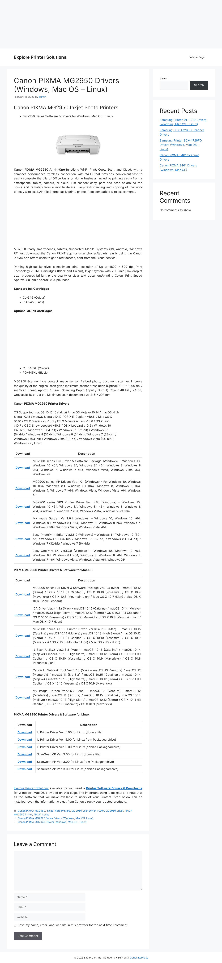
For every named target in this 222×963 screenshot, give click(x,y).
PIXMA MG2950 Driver (110, 810)
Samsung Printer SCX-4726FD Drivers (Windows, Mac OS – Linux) (181, 145)
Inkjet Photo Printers (58, 810)
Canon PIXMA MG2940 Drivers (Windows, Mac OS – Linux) (52, 821)
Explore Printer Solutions (40, 57)
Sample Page (197, 57)
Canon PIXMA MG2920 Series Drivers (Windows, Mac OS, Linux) (55, 818)
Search (164, 78)
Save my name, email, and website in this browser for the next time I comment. (73, 925)
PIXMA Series (41, 814)
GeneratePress (139, 957)
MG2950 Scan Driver (83, 810)
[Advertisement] (111, 24)
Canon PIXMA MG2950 (31, 810)
